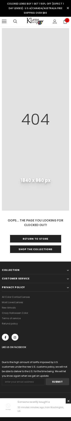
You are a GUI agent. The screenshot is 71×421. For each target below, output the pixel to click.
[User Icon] (55, 22)
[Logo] (35, 21)
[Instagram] (15, 337)
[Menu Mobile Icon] (4, 21)
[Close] (68, 401)
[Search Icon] (15, 21)
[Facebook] (5, 337)
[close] (68, 8)
